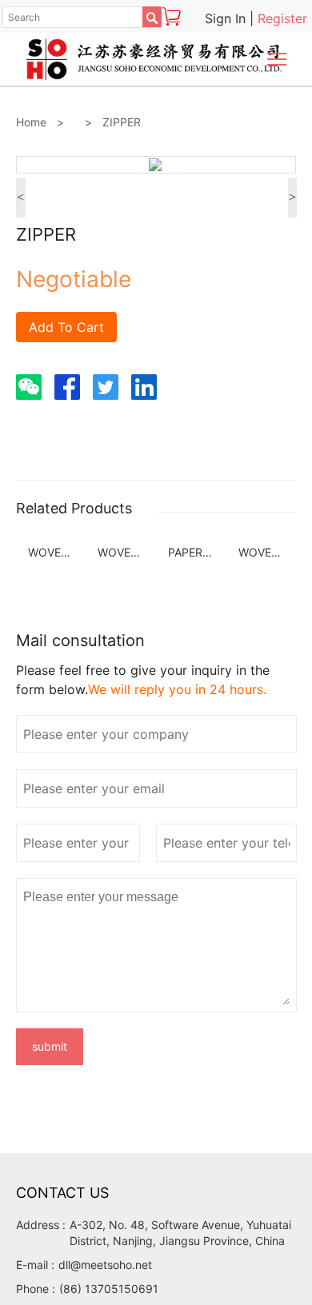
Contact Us (62, 1192)
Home (31, 122)
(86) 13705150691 (108, 1288)
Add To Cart (66, 327)
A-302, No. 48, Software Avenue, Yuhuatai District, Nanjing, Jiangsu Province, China (180, 1232)
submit (49, 1046)
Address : (41, 1224)
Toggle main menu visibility (277, 58)
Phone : (35, 1288)
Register (282, 18)
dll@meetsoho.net (105, 1264)
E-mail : (35, 1264)
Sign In (227, 18)
